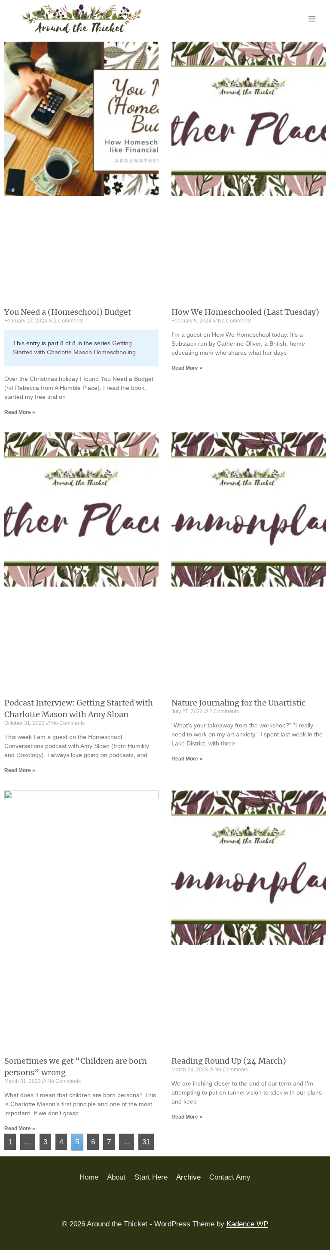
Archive (188, 1177)
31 (148, 1140)
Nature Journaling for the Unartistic (238, 703)
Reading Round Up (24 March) (228, 1061)
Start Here (151, 1177)
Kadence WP (247, 1224)
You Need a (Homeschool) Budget (67, 312)
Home (88, 1177)
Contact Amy (230, 1177)
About (116, 1177)
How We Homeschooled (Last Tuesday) (245, 312)
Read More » (19, 412)
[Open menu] (312, 18)
